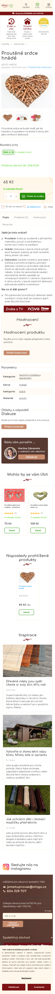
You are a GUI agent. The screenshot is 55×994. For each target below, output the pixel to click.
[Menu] (48, 5)
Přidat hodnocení (17, 352)
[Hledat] (26, 5)
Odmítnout (13, 987)
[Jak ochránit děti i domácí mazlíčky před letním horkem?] (27, 800)
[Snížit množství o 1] (6, 196)
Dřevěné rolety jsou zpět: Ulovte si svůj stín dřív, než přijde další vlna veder (26, 683)
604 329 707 (17, 891)
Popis (6, 217)
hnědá (23, 385)
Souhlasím (39, 987)
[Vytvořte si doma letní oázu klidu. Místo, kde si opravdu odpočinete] (27, 731)
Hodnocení (39, 217)
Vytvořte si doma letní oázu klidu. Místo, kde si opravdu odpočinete (26, 753)
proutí (23, 398)
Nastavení (26, 978)
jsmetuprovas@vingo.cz (26, 887)
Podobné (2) (21, 217)
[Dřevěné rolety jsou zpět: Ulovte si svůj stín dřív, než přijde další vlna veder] (27, 660)
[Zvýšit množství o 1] (16, 196)
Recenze (8, 224)
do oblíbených (34, 206)
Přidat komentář (14, 426)
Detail (12, 530)
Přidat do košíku (35, 196)
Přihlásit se (14, 925)
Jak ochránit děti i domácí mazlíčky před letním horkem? (25, 821)
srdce (22, 391)
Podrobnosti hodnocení (39, 67)
